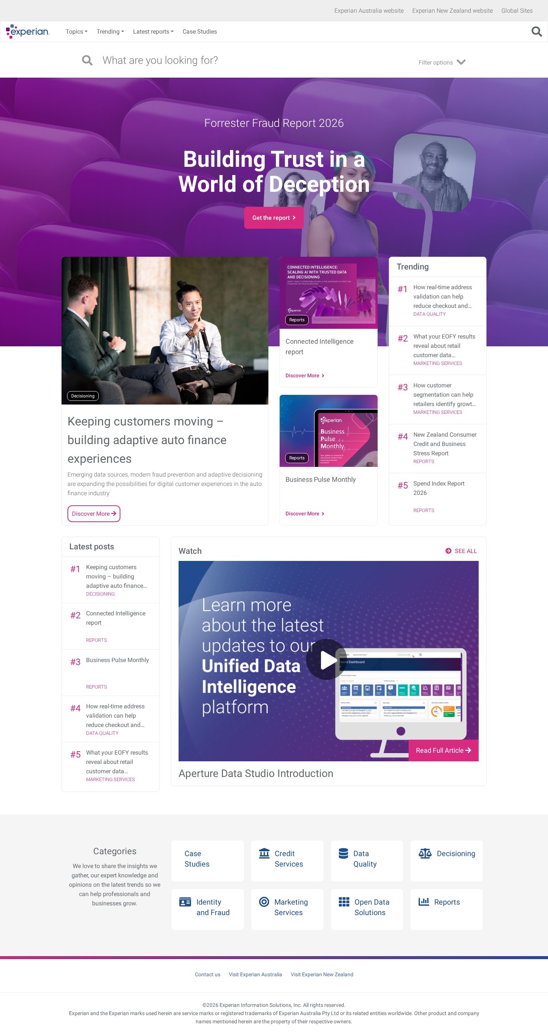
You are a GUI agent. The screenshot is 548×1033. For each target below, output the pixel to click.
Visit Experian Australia (255, 974)
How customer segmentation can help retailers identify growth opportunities (444, 395)
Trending (108, 31)
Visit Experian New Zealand (322, 974)
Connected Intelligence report (115, 618)
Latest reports (151, 31)
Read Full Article (440, 750)
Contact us (207, 974)
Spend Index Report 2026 (438, 488)
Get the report (272, 217)
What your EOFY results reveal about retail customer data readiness (444, 346)
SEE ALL (465, 551)
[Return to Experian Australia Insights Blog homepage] (30, 31)
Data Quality (429, 314)
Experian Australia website (369, 10)
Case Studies (200, 31)
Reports (423, 461)
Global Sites (517, 10)
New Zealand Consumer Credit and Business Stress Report (444, 444)
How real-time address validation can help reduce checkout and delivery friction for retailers (442, 297)
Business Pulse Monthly (117, 660)
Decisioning (100, 594)
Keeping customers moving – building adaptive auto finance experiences (114, 577)
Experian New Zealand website (452, 10)
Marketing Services (437, 363)
